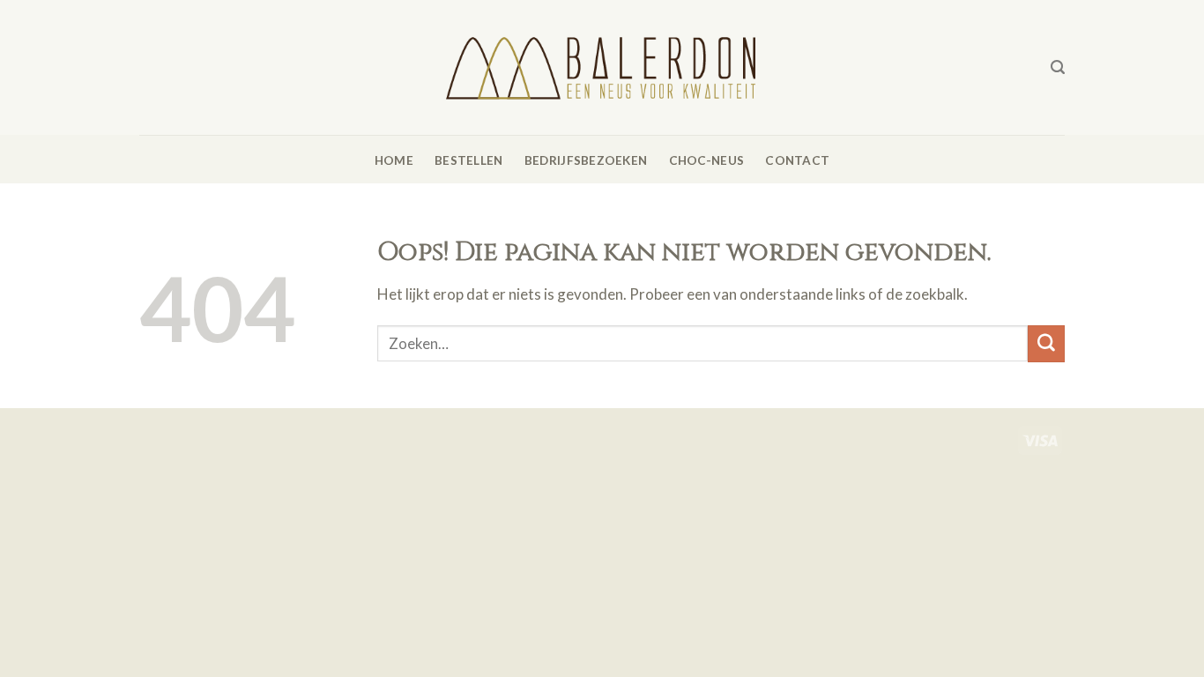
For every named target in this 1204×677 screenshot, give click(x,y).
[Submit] (1046, 343)
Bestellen (468, 160)
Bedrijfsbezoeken (585, 160)
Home (394, 160)
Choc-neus (706, 160)
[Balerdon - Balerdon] (602, 67)
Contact (797, 160)
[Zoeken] (1058, 68)
